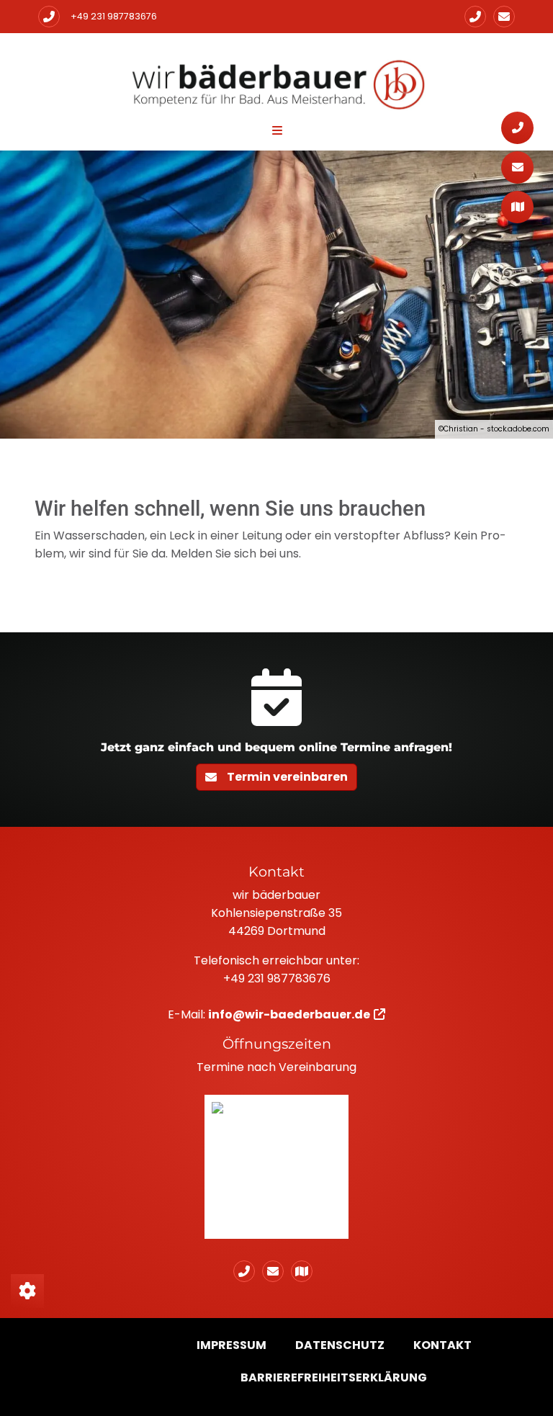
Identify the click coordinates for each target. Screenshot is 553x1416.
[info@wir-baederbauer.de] (504, 16)
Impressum (231, 1345)
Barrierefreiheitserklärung (333, 1377)
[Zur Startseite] (276, 83)
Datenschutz (340, 1345)
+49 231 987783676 (114, 16)
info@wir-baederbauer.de (289, 1014)
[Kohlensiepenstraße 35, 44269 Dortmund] (305, 1271)
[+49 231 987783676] (475, 16)
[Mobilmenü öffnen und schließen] (277, 131)
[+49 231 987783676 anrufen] (49, 16)
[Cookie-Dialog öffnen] (27, 1291)
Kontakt (442, 1345)
